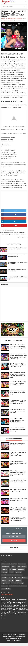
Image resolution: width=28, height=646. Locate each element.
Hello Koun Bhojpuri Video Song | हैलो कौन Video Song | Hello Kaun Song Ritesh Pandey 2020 (18, 402)
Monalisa (11, 572)
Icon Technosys (18, 638)
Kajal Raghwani (21, 569)
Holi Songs (24, 577)
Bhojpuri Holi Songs (5, 566)
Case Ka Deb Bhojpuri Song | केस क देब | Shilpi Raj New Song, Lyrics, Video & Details (18, 454)
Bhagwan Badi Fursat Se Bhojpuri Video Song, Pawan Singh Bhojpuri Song (17, 420)
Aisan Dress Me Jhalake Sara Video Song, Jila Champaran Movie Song (17, 411)
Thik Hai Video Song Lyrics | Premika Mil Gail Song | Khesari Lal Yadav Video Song (18, 365)
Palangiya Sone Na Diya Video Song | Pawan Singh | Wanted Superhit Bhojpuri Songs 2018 (17, 346)
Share (15, 214)
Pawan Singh (4, 563)
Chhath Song (18, 572)
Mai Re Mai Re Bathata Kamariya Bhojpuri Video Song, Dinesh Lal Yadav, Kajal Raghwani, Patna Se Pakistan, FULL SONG (13, 234)
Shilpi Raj (13, 566)
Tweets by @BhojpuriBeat (7, 594)
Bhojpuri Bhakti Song (6, 577)
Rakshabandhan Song (6, 588)
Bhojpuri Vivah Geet (5, 583)
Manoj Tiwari (11, 580)
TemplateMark (18, 640)
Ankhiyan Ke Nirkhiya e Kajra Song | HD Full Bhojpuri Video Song (17, 392)
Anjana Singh (18, 580)
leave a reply (10, 20)
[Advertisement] (14, 202)
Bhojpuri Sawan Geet (16, 577)
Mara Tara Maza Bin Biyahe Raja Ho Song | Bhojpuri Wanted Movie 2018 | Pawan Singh (18, 383)
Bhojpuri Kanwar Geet (22, 585)
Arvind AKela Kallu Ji (22, 566)
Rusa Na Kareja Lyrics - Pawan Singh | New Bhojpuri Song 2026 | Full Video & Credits (18, 518)
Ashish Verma (4, 585)
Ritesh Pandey (4, 569)
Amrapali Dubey (13, 569)
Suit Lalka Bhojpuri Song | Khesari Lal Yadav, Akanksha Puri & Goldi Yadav (18, 463)
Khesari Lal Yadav (12, 563)
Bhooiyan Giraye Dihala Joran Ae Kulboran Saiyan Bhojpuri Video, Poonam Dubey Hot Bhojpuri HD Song (17, 278)
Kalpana (13, 583)
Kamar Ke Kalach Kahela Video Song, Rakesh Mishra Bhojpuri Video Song (17, 429)
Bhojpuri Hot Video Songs (7, 18)
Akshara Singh (4, 572)
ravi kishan (4, 580)
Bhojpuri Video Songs (17, 18)
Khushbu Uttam (13, 585)
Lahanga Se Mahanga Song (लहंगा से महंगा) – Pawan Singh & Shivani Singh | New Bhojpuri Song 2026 (18, 509)
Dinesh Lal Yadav (22, 563)
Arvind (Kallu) (20, 583)
